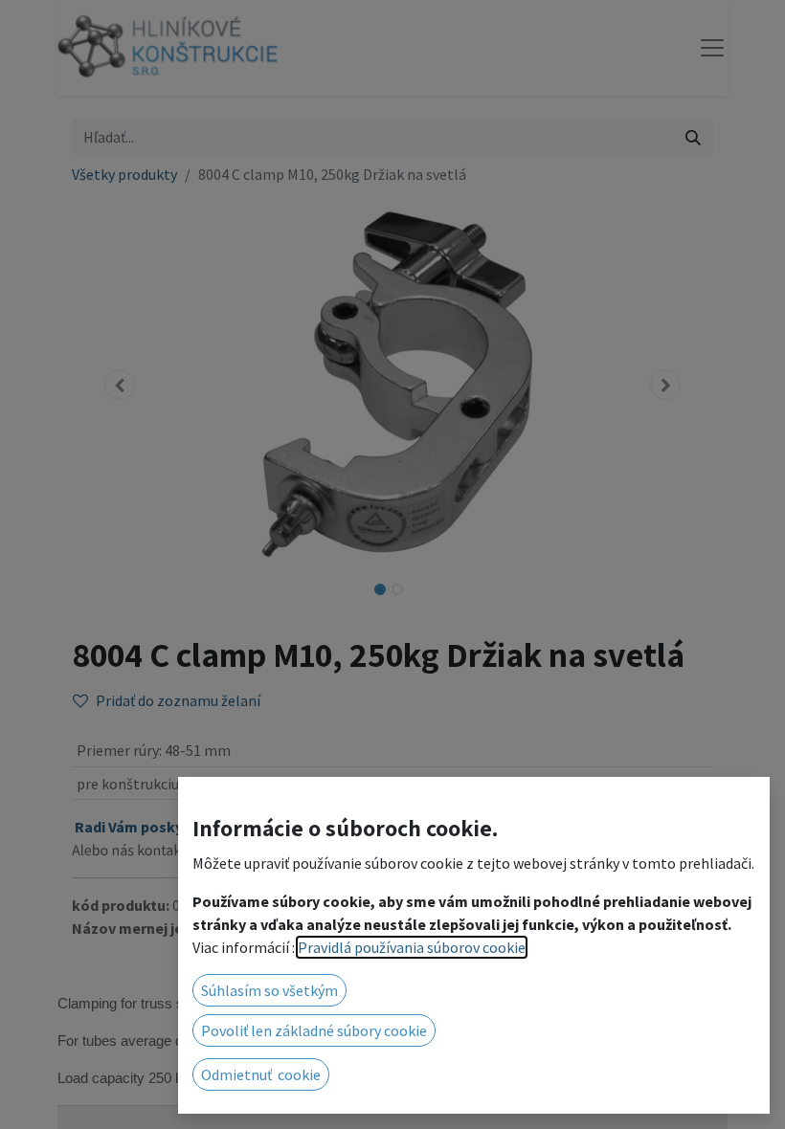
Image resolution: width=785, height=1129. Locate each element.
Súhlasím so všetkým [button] (269, 990)
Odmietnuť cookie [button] (261, 1074)
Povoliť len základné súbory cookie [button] (314, 1030)
